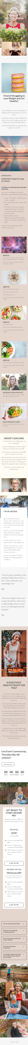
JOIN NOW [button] (14, 863)
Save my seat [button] (8, 764)
